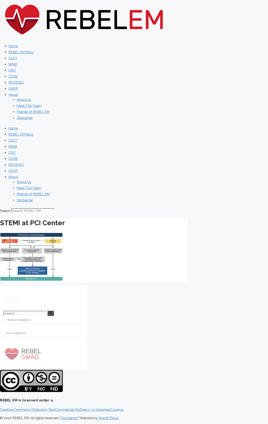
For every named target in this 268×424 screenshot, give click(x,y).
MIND (12, 64)
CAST (12, 58)
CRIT (12, 70)
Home (13, 46)
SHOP (13, 89)
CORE (13, 76)
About (13, 95)
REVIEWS (16, 83)
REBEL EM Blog (20, 52)
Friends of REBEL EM (33, 112)
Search (5, 211)
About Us (24, 100)
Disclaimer (25, 118)
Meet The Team (29, 106)
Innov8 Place (108, 418)
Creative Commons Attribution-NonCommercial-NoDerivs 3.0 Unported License (61, 410)
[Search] (50, 313)
